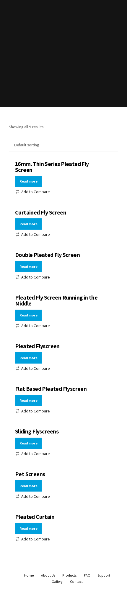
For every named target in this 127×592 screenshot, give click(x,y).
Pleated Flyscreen (37, 346)
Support (103, 575)
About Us (48, 575)
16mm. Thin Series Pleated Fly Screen (52, 167)
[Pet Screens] (63, 472)
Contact (76, 581)
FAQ (87, 575)
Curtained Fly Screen (40, 212)
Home (29, 575)
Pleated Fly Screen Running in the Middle (56, 300)
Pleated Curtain (34, 517)
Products (69, 575)
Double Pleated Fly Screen (47, 255)
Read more (28, 181)
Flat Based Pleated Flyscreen (51, 389)
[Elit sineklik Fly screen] (63, 515)
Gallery (57, 581)
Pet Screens (30, 474)
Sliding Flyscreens (36, 431)
